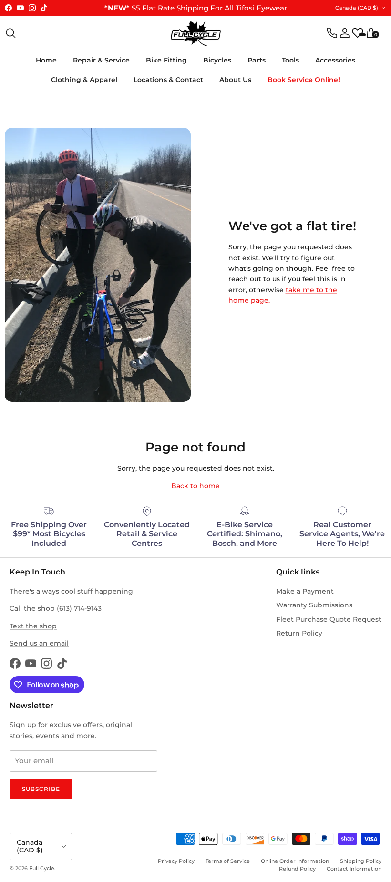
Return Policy (299, 633)
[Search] (10, 33)
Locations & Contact (168, 79)
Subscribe (41, 788)
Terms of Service (228, 861)
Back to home (195, 486)
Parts (256, 60)
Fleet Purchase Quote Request (328, 619)
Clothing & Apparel (84, 79)
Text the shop (33, 626)
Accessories (335, 60)
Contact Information (354, 868)
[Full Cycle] (196, 33)
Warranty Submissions (314, 605)
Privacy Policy (176, 861)
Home (46, 60)
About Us (235, 79)
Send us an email (39, 643)
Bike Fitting (166, 60)
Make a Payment (305, 591)
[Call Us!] (332, 33)
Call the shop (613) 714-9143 (56, 608)
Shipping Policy (360, 861)
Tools (290, 60)
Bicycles (217, 60)
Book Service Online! (304, 79)
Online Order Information (295, 861)
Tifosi (245, 7)
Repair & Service (101, 60)
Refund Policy (297, 868)
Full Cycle (41, 868)
